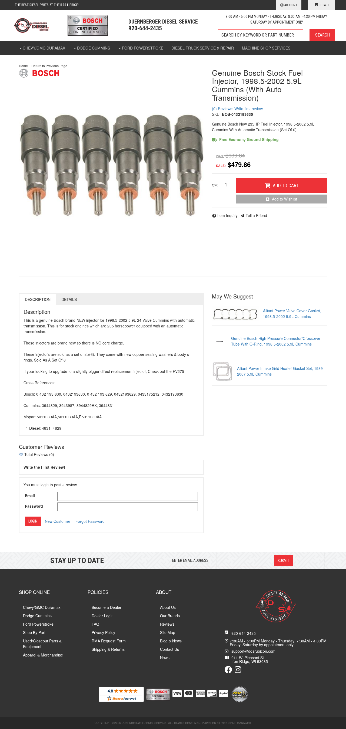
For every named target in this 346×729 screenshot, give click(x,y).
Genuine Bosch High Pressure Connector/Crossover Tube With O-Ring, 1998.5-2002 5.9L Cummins (275, 341)
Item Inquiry (227, 215)
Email (30, 495)
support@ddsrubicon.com (253, 651)
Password (34, 506)
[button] (276, 35)
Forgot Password (90, 521)
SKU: (216, 114)
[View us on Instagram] (238, 671)
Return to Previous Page (49, 65)
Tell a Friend (256, 215)
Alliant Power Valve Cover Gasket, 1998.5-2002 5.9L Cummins (292, 313)
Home (23, 65)
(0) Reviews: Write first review (237, 108)
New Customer (57, 521)
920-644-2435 (243, 633)
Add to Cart (285, 185)
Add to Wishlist (284, 199)
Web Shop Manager (236, 723)
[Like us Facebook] (228, 671)
